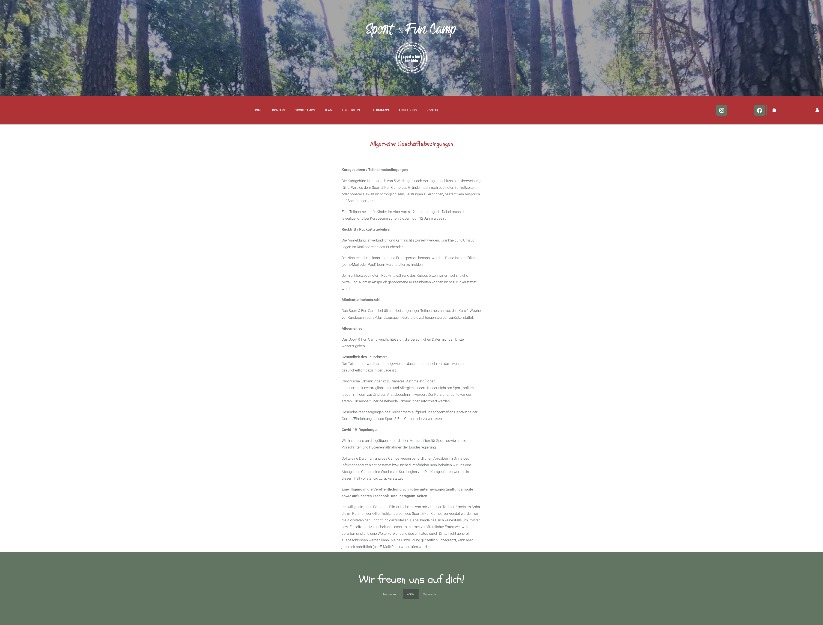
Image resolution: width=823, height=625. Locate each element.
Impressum (390, 594)
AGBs (410, 594)
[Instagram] (721, 110)
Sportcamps (305, 110)
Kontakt (433, 110)
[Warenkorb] (774, 110)
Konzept (278, 110)
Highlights (351, 110)
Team (328, 110)
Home (258, 110)
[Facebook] (759, 110)
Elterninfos (379, 110)
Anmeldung (408, 110)
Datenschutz (431, 594)
